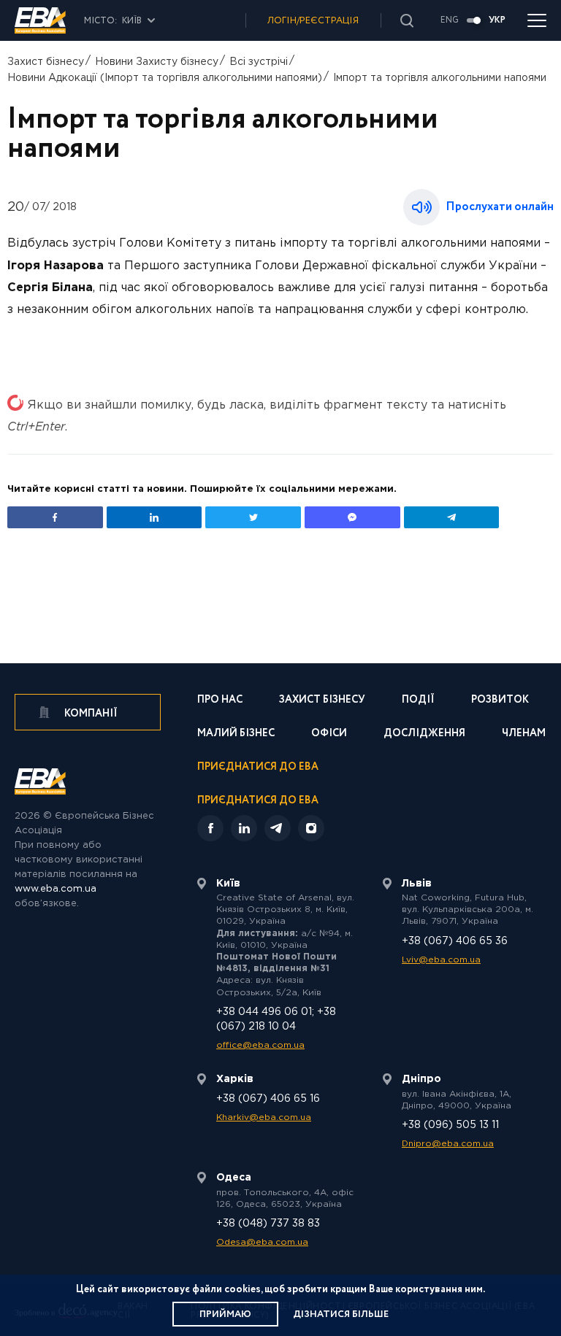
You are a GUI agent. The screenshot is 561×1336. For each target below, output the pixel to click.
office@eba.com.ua (260, 1045)
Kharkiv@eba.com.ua (263, 1117)
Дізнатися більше (341, 1314)
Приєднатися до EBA (257, 768)
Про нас (220, 701)
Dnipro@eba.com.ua (448, 1144)
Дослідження (424, 734)
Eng (449, 20)
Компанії (90, 713)
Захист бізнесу (45, 62)
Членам (524, 734)
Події (418, 701)
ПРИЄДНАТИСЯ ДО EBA (257, 800)
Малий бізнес (236, 734)
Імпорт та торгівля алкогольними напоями (439, 78)
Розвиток (500, 701)
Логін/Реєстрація (313, 21)
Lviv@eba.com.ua (441, 960)
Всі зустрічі (258, 62)
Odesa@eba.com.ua (262, 1242)
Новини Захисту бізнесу (156, 62)
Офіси (329, 734)
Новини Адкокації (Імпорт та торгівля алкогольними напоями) (164, 78)
